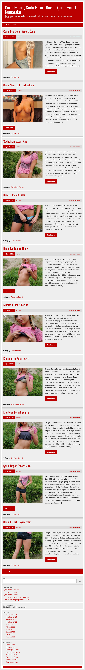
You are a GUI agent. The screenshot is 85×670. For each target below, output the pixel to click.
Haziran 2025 (11, 617)
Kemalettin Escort (17, 404)
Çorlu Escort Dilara (11, 595)
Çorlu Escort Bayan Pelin (17, 522)
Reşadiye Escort (17, 297)
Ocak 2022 (10, 634)
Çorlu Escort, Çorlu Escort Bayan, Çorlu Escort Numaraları (40, 9)
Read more (51, 71)
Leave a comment (74, 37)
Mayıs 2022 (10, 624)
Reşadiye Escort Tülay (15, 248)
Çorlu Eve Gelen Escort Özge (19, 31)
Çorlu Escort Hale (10, 592)
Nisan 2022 (10, 627)
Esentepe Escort (17, 458)
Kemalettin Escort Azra (16, 358)
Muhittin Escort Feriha (15, 304)
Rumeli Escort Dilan (14, 195)
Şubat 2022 (10, 632)
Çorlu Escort (15, 77)
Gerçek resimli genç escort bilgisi (16, 600)
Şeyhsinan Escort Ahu (15, 141)
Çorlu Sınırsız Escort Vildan (18, 85)
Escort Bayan (11, 647)
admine (19, 37)
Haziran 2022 (11, 622)
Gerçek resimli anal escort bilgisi (16, 597)
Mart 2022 (10, 629)
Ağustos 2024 (11, 619)
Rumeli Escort (16, 241)
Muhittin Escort (16, 351)
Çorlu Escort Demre (11, 590)
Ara (4, 578)
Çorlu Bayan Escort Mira (17, 465)
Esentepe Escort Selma (16, 412)
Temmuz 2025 (11, 614)
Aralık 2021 (10, 637)
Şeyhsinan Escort (17, 187)
